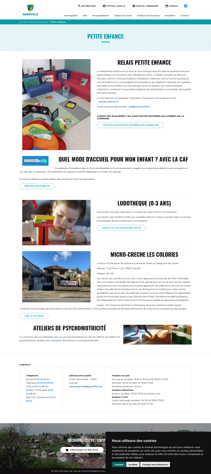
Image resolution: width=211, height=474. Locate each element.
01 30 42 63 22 (41, 379)
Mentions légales (90, 471)
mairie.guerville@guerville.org (85, 386)
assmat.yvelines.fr (108, 101)
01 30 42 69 (44, 383)
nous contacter (53, 340)
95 (52, 383)
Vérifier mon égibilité (37, 186)
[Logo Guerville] (30, 9)
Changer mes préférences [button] (155, 464)
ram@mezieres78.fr (139, 106)
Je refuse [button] (132, 464)
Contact (184, 15)
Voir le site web (33, 316)
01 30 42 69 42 (40, 386)
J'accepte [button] (118, 464)
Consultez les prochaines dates (121, 228)
